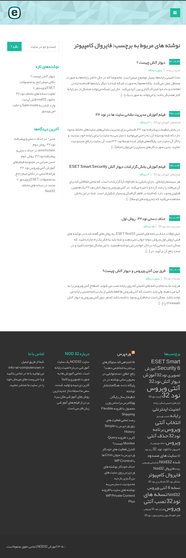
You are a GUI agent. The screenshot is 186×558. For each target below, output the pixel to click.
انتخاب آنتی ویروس (167, 426)
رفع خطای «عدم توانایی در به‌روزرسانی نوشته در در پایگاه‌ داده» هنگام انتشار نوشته (118, 382)
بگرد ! (14, 46)
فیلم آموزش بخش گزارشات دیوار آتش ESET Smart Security (117, 166)
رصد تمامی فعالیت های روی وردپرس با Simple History (120, 426)
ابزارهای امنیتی (172, 402)
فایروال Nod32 (163, 468)
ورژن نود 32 (157, 509)
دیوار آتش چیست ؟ (151, 62)
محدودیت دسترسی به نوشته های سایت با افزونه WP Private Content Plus (118, 492)
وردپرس (124, 354)
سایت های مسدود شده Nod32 (163, 458)
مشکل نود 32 (173, 481)
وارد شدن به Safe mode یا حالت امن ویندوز (34, 108)
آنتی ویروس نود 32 (163, 391)
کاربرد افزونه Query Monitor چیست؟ (121, 440)
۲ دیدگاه (145, 122)
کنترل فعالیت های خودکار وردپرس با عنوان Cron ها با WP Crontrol (118, 455)
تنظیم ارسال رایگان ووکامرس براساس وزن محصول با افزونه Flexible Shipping (118, 405)
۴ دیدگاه (145, 174)
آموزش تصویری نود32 (162, 371)
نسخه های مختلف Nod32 (38, 188)
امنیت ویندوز (163, 416)
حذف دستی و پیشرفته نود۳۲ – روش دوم (34, 141)
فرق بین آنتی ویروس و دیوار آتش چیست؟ (134, 271)
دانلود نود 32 (162, 449)
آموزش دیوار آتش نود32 (161, 378)
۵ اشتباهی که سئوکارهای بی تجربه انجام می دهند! (118, 364)
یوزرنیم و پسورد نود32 (156, 515)
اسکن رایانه (159, 402)
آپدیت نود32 (154, 396)
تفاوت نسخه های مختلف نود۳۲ (35, 93)
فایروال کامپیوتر (164, 474)
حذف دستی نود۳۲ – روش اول (143, 219)
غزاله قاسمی (47, 173)
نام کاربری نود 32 (157, 481)
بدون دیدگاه (155, 70)
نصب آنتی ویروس (162, 505)
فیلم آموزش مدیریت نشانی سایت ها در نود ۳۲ (130, 114)
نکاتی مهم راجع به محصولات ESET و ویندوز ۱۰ (37, 84)
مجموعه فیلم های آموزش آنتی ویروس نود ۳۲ (34, 164)
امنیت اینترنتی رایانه (166, 412)
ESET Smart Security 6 (165, 364)
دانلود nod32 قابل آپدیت (38, 99)
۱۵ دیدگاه (149, 226)
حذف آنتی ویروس (163, 439)
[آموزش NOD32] (14, 7)
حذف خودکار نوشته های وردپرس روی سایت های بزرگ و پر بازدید (119, 472)
